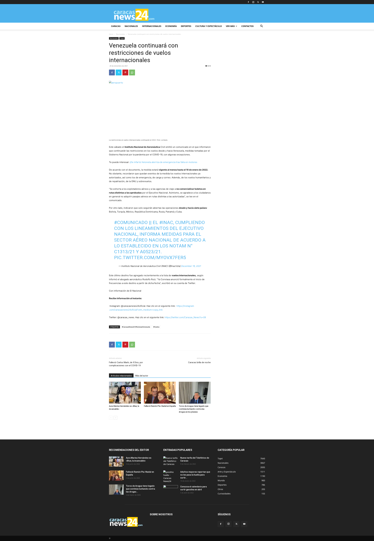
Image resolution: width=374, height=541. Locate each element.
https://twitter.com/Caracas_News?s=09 (185, 317)
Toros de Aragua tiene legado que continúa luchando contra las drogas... (140, 489)
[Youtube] (263, 2)
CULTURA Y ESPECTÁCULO (208, 26)
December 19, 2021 (191, 266)
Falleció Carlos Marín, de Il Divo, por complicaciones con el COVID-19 (126, 364)
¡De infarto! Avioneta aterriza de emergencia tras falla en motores (163, 162)
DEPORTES (186, 26)
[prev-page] (111, 418)
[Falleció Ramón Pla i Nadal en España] (160, 393)
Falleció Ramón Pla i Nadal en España (160, 406)
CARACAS (116, 26)
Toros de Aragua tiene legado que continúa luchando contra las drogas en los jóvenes (193, 409)
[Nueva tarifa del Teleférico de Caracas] (170, 461)
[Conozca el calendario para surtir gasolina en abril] (170, 490)
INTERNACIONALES (151, 26)
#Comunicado (131, 222)
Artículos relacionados (121, 376)
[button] (261, 26)
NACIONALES (131, 26)
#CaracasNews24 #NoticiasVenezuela (136, 327)
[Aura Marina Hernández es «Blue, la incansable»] (125, 393)
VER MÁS (230, 26)
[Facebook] (248, 2)
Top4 (122, 38)
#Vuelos (156, 327)
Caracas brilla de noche (199, 362)
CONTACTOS (247, 26)
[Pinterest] (125, 72)
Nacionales (120, 34)
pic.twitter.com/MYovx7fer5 (150, 257)
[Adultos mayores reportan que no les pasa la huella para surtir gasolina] (170, 476)
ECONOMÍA (171, 26)
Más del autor (141, 376)
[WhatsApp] (132, 72)
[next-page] (115, 418)
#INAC (166, 222)
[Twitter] (258, 2)
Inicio (111, 34)
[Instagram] (253, 2)
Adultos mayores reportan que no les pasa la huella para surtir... (195, 475)
